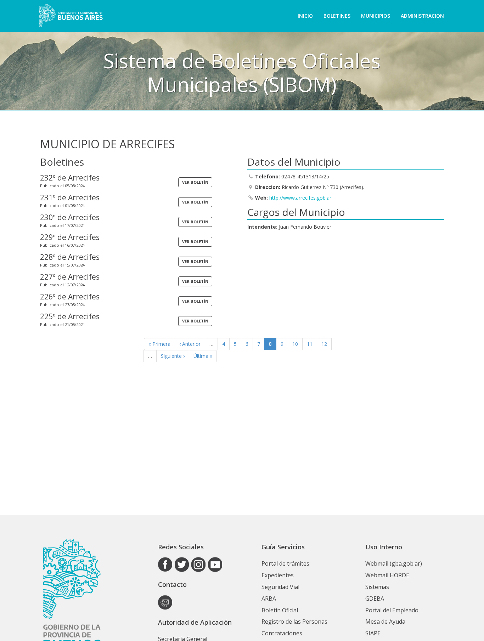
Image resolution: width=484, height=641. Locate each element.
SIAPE (373, 633)
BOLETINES (336, 15)
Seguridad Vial (280, 587)
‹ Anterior (190, 343)
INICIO (305, 15)
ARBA (268, 598)
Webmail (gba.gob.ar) (393, 563)
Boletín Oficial (279, 610)
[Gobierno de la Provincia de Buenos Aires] (71, 16)
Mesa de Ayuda (385, 621)
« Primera (159, 343)
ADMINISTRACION (422, 15)
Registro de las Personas (294, 621)
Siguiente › (173, 356)
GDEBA (374, 598)
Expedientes (277, 575)
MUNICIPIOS (375, 15)
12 (324, 343)
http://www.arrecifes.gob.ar (300, 197)
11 (310, 343)
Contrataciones (281, 633)
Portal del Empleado (391, 610)
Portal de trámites (285, 563)
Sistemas (377, 587)
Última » (202, 356)
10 (295, 343)
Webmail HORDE (387, 575)
